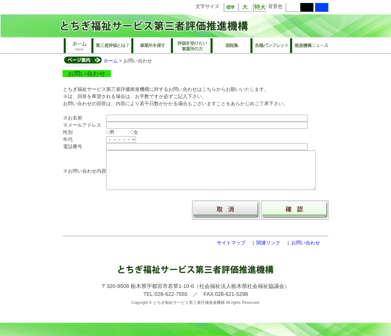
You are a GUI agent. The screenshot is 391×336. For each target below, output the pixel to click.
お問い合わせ (305, 242)
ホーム (110, 60)
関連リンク (268, 242)
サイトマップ (231, 242)
